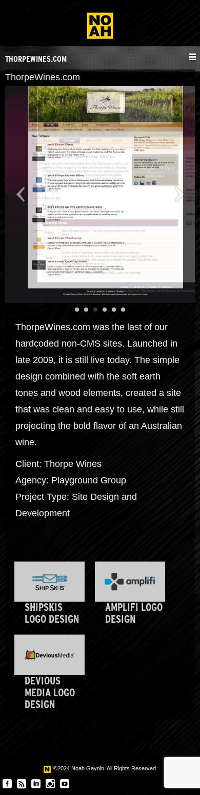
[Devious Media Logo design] (49, 655)
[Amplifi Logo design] (130, 582)
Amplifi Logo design (134, 613)
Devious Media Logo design (50, 692)
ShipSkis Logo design (52, 613)
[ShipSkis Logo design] (49, 582)
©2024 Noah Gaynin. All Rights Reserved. (104, 768)
